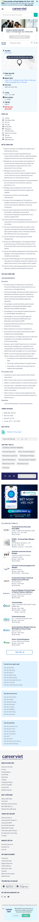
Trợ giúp (3, 835)
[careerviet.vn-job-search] (8, 886)
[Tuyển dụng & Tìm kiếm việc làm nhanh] (19, 9)
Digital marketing (6, 863)
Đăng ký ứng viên (6, 790)
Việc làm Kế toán (9, 667)
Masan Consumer (17, 569)
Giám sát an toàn (6, 868)
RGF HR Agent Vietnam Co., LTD (21, 543)
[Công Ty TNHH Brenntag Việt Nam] (6, 593)
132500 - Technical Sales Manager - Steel (23, 540)
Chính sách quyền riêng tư (9, 830)
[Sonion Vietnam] (6, 581)
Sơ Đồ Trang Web (6, 785)
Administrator (5, 876)
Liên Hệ (3, 849)
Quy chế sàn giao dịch (8, 825)
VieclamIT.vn (5, 847)
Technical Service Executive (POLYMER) (21, 527)
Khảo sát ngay (29, 5)
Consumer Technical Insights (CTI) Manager (23, 566)
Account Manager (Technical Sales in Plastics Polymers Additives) (23, 591)
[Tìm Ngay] (36, 15)
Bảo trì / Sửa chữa (22, 82)
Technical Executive (18, 616)
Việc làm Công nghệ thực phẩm (13, 685)
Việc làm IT (7, 736)
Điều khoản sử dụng (7, 828)
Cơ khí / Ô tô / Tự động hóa (12, 80)
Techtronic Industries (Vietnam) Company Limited (21, 556)
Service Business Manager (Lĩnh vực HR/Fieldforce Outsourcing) (24, 628)
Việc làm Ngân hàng (10, 675)
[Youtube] (8, 897)
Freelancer (4, 858)
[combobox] (18, 15)
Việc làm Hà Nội (8, 699)
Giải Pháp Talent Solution (9, 804)
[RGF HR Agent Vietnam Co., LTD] (6, 542)
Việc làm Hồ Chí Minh (10, 697)
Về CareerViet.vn (6, 817)
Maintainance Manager (27, 456)
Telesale (4, 871)
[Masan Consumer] (6, 569)
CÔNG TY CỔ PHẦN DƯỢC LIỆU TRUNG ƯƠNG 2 (19, 32)
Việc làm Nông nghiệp (10, 677)
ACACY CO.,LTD (16, 631)
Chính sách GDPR (6, 823)
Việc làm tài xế (8, 738)
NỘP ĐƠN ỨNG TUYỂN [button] (19, 37)
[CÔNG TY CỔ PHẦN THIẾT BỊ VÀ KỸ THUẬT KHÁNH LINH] (6, 605)
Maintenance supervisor (9, 456)
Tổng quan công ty (15, 43)
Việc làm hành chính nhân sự (12, 741)
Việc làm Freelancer (10, 734)
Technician (5, 467)
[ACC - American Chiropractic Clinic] (6, 619)
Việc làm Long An (9, 707)
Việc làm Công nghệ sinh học (12, 680)
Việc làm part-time (9, 729)
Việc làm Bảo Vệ (8, 672)
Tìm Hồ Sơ (4, 801)
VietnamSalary (6, 772)
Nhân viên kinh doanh (7, 873)
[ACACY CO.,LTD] (6, 630)
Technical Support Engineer (27, 460)
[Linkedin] (5, 897)
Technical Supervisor (8, 451)
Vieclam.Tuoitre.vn (7, 844)
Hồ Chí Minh (8, 53)
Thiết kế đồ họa (6, 866)
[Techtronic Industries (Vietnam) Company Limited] (6, 554)
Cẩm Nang (4, 777)
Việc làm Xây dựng (9, 670)
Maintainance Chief (8, 463)
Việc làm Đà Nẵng (9, 709)
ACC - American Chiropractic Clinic (22, 618)
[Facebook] (1, 897)
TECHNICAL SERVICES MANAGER (12, 447)
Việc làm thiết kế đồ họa (11, 743)
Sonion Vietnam (16, 582)
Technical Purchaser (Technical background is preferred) (22, 578)
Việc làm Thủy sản (9, 682)
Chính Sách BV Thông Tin (9, 820)
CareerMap (4, 774)
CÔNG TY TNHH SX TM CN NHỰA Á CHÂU (23, 531)
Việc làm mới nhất (6, 767)
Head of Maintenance (9, 460)
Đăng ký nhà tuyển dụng (8, 809)
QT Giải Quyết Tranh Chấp (9, 833)
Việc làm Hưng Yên (9, 714)
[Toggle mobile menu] (2, 9)
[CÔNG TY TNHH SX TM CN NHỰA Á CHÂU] (6, 530)
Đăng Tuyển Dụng (6, 799)
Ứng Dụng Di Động (6, 782)
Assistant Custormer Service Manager (21, 552)
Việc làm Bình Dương (10, 702)
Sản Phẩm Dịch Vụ (6, 806)
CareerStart (5, 787)
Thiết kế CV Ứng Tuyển (14, 432)
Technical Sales (17, 602)
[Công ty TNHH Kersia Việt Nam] (6, 642)
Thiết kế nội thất (6, 861)
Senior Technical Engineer (26, 451)
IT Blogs (3, 780)
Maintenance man (22, 463)
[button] (37, 1)
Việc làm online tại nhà (10, 726)
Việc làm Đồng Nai (9, 704)
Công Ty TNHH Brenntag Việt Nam (21, 594)
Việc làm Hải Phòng (10, 712)
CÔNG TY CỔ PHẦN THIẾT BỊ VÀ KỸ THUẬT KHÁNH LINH (24, 605)
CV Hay (3, 769)
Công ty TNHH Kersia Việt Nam (21, 641)
